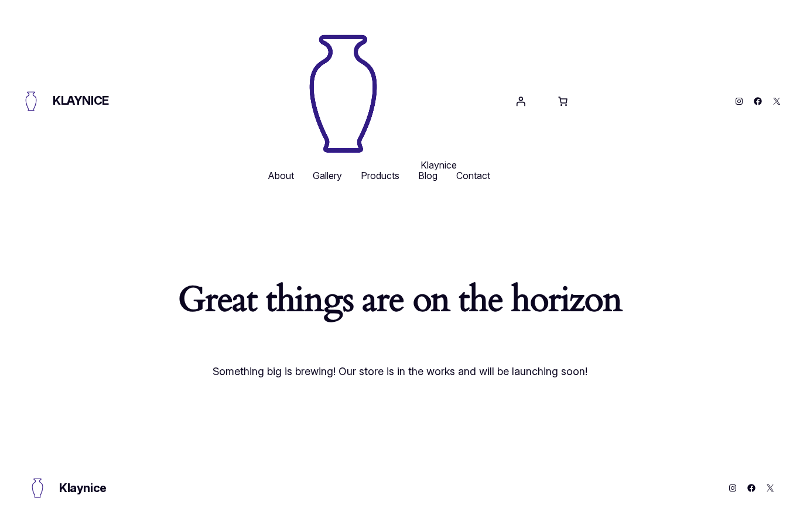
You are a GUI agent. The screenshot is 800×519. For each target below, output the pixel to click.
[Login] (520, 101)
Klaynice (81, 101)
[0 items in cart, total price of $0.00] (563, 101)
